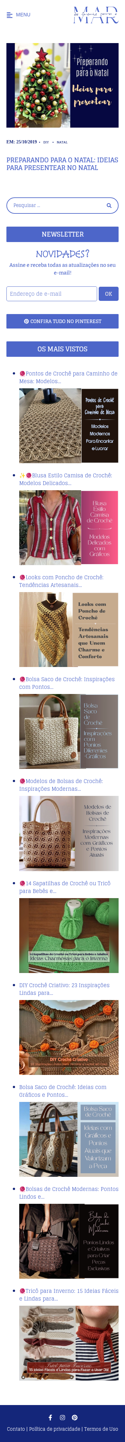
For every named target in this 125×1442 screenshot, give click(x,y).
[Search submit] (109, 205)
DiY (46, 142)
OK (108, 293)
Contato (16, 1429)
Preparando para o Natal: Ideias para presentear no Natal (62, 164)
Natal (62, 142)
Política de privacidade (54, 1429)
